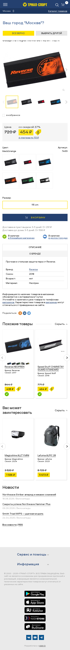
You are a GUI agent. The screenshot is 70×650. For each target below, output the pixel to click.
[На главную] (35, 4)
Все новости (9, 524)
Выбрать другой (51, 33)
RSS (20, 524)
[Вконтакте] (28, 637)
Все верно (18, 33)
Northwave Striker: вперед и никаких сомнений (29, 494)
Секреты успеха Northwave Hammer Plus (26, 504)
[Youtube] (35, 637)
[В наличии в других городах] (7, 394)
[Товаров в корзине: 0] (63, 5)
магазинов (8, 302)
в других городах (58, 237)
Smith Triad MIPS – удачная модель (22, 513)
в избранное (13, 115)
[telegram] (29, 313)
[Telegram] (41, 637)
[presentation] (5, 69)
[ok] (20, 313)
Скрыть (60, 324)
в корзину (38, 217)
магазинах (51, 302)
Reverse (33, 269)
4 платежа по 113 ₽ (29, 137)
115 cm (35, 204)
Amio (42, 645)
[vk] (24, 313)
